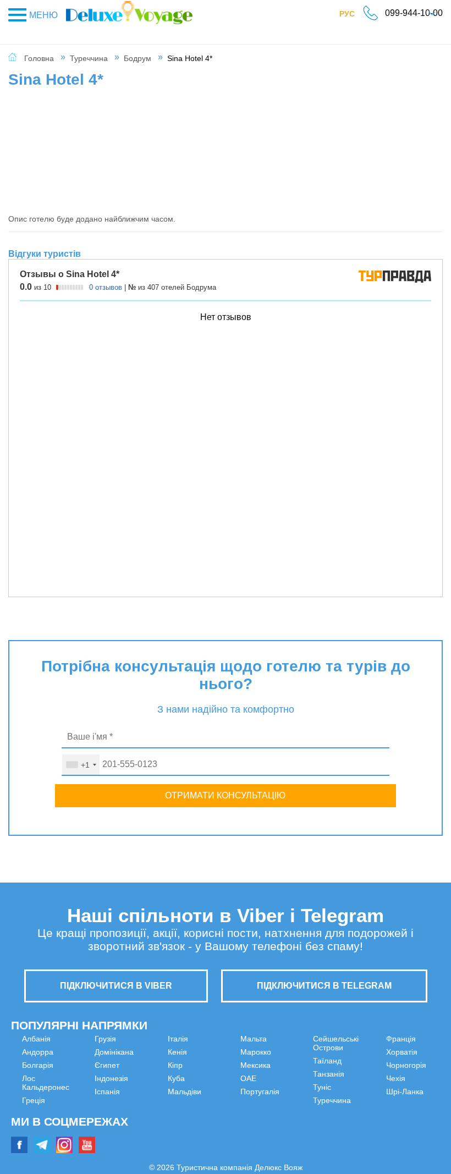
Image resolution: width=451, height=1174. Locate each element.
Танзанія (256, 1118)
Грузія (32, 1104)
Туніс (249, 1131)
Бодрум (137, 58)
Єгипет (34, 1131)
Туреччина (89, 58)
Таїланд (254, 1104)
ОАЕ (248, 1065)
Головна (39, 58)
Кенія (141, 1078)
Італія (141, 1065)
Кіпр (138, 1091)
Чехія (359, 1091)
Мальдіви (148, 1118)
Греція (33, 1091)
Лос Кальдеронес (53, 1078)
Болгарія (37, 1065)
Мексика (255, 1052)
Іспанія (144, 1052)
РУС (352, 16)
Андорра (37, 1052)
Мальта (144, 1131)
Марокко (255, 1038)
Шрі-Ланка (368, 1104)
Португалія (259, 1078)
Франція (365, 1052)
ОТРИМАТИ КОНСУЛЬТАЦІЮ (225, 795)
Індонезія (148, 1038)
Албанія (36, 1038)
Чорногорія (370, 1078)
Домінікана (41, 1118)
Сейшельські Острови (279, 1091)
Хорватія (365, 1065)
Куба (139, 1104)
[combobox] (81, 764)
